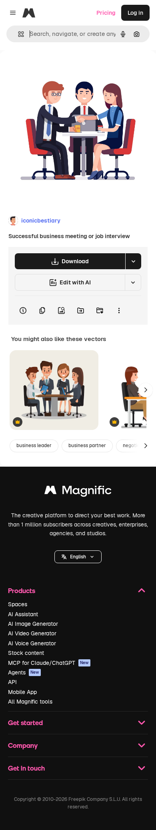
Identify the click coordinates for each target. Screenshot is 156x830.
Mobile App (22, 692)
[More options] (119, 310)
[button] (78, 556)
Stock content (26, 653)
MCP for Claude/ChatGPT (48, 662)
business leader (34, 445)
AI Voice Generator (32, 643)
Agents (23, 672)
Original (51, 68)
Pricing (106, 12)
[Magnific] (78, 492)
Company (23, 745)
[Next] (145, 390)
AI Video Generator (32, 633)
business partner (87, 445)
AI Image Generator (33, 623)
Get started (25, 722)
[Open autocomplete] (18, 34)
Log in (135, 12)
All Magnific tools (30, 701)
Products (21, 590)
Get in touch (26, 768)
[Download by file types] (133, 261)
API (12, 682)
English (78, 557)
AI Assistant (23, 614)
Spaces (17, 604)
